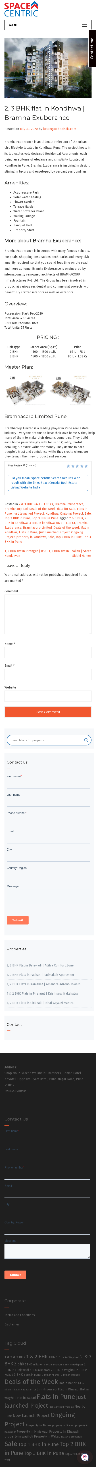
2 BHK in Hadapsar (73, 1364)
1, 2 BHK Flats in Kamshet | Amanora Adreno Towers (44, 984)
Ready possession (71, 1436)
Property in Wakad (47, 1436)
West (7, 1459)
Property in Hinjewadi (32, 1431)
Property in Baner (38, 1425)
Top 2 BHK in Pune (17, 518)
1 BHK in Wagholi (67, 1357)
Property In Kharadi (64, 1431)
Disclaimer (11, 1324)
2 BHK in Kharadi (40, 1370)
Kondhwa (52, 513)
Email (9, 666)
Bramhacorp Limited (37, 528)
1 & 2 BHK (37, 1357)
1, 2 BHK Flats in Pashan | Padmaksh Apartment (40, 975)
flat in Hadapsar (23, 1389)
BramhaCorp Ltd (16, 509)
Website (10, 687)
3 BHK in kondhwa (42, 523)
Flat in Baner (68, 1383)
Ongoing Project (71, 513)
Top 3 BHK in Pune (45, 518)
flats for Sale (66, 509)
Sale (88, 513)
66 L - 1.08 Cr (43, 504)
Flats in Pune (28, 532)
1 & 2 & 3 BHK (14, 1357)
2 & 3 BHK (26, 504)
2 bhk (19, 1364)
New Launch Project (31, 1415)
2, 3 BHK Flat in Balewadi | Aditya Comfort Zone (40, 965)
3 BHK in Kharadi (51, 1374)
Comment (11, 591)
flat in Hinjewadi (45, 1389)
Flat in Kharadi (68, 1389)
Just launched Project (28, 513)
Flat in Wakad (26, 1398)
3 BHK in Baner (32, 1374)
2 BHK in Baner (34, 1364)
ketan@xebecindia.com (59, 129)
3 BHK (18, 1375)
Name (9, 644)
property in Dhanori (63, 1425)
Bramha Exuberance (69, 504)
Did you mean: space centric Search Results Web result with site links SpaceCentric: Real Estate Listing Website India (45, 482)
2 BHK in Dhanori (53, 1364)
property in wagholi (18, 1436)
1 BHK (52, 1357)
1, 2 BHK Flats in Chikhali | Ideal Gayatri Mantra (40, 1003)
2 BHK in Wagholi (63, 1370)
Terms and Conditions (19, 1315)
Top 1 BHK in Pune (38, 1444)
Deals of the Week (42, 509)
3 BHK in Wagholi (70, 1374)
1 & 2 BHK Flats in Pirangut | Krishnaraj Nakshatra (42, 993)
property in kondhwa (31, 537)
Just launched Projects (61, 1406)
